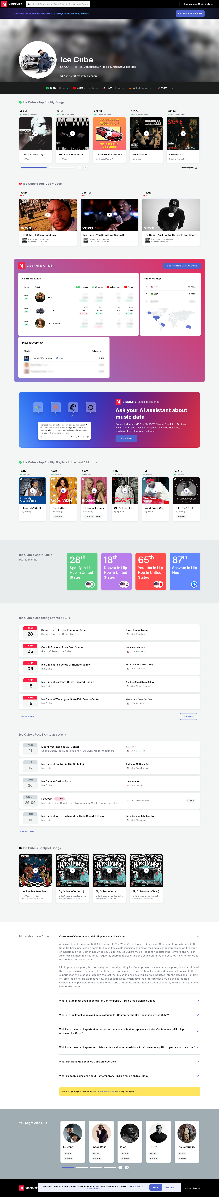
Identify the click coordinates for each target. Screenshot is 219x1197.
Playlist (27, 351)
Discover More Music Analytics (199, 4)
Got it (156, 1187)
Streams (99, 287)
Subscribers (115, 287)
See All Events (27, 716)
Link (56, 358)
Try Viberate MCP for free (190, 13)
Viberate (11, 4)
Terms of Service (192, 1188)
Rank (26, 287)
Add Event (189, 716)
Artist (37, 287)
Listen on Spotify (187, 168)
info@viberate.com (107, 1091)
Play (35, 133)
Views (130, 287)
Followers (83, 287)
